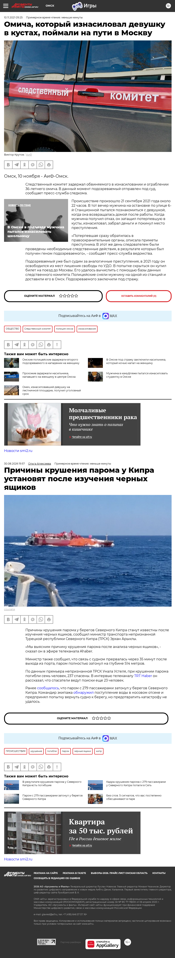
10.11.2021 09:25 (13, 17)
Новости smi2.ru (18, 451)
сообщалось (48, 688)
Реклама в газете (74, 873)
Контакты (158, 873)
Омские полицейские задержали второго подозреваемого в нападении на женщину (50, 361)
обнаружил (83, 693)
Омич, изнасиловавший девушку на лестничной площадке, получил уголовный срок (51, 390)
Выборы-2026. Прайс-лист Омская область (119, 873)
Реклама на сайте (46, 873)
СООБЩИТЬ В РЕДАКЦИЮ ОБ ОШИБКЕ (57, 878)
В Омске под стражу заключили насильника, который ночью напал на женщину (136, 361)
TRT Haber (143, 676)
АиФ (29, 154)
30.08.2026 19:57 (14, 463)
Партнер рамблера (70, 942)
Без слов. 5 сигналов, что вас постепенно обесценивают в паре (134, 797)
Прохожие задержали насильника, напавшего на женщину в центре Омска (49, 375)
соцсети (9, 609)
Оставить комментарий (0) (138, 296)
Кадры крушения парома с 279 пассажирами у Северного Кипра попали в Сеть (136, 783)
